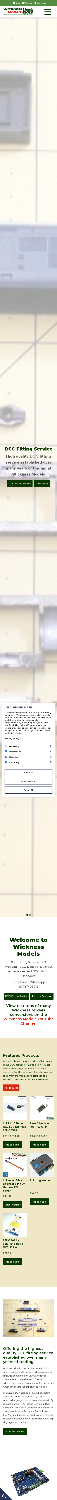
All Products (11, 1087)
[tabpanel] (28, 467)
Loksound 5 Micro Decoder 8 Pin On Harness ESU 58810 (14, 1185)
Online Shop (42, 483)
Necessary (14, 746)
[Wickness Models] (18, 14)
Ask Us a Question (42, 996)
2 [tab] (30, 915)
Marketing (14, 762)
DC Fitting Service (15, 1431)
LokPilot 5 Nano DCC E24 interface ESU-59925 (14, 1127)
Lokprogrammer (40, 1180)
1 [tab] (27, 915)
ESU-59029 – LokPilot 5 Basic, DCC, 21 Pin (13, 1244)
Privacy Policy (13, 738)
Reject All (28, 790)
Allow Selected (28, 781)
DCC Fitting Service (20, 483)
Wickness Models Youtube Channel (28, 1021)
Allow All (28, 772)
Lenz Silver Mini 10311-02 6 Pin (39, 1125)
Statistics (13, 757)
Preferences (15, 751)
